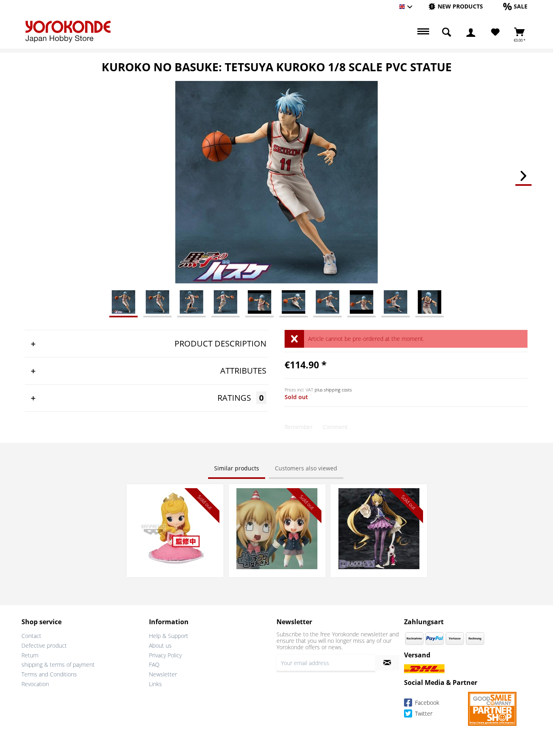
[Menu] (422, 32)
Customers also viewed (306, 468)
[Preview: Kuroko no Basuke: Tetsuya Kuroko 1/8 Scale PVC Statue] (123, 301)
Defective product (44, 645)
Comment (335, 427)
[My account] (471, 32)
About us (160, 645)
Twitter (422, 713)
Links (155, 684)
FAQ (154, 664)
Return (29, 655)
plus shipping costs (333, 390)
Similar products (236, 468)
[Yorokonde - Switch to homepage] (68, 32)
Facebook (426, 702)
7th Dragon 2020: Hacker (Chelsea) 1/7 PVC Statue (379, 496)
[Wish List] (495, 32)
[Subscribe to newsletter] (387, 663)
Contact (31, 636)
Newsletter (163, 674)
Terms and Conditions (49, 674)
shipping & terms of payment (58, 664)
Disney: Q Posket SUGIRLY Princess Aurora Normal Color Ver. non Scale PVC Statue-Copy (175, 500)
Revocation (35, 684)
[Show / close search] (446, 32)
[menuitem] (455, 7)
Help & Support (168, 636)
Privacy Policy (165, 655)
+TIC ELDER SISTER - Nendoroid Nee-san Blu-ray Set (277, 496)
